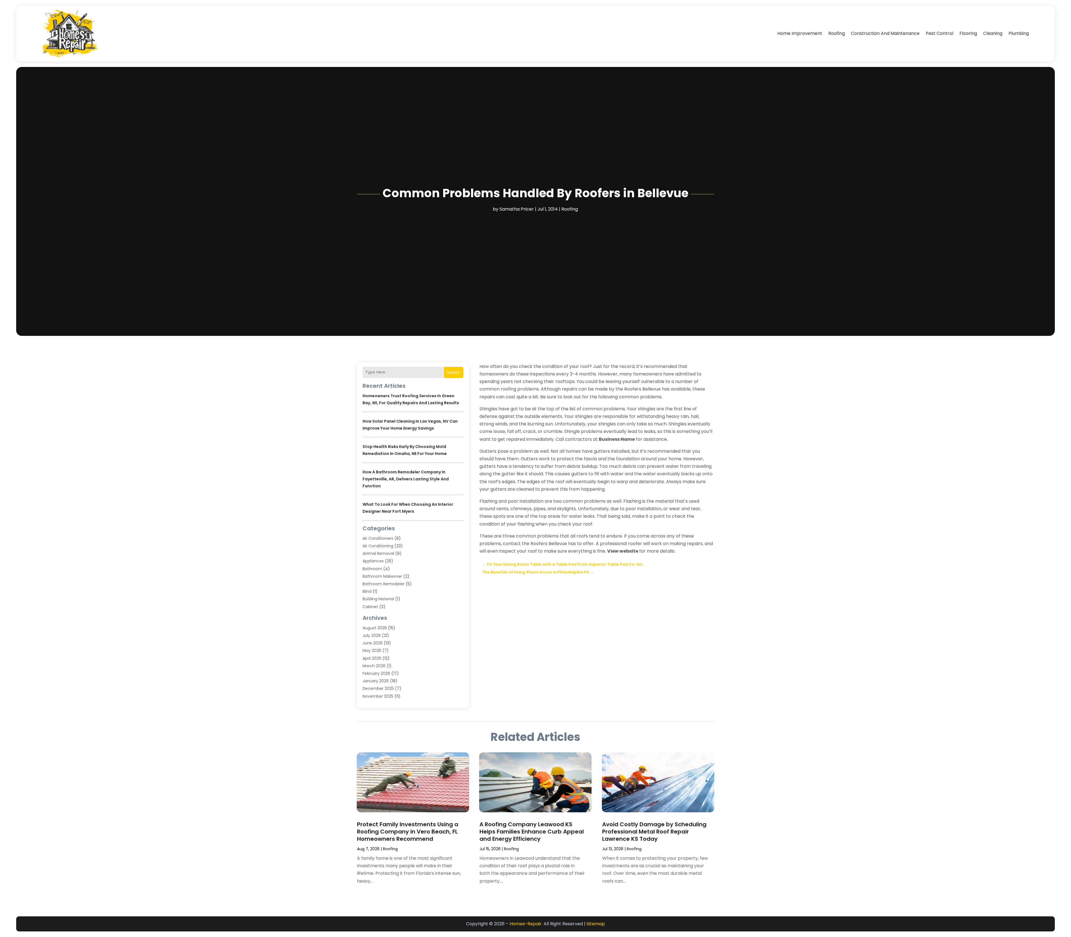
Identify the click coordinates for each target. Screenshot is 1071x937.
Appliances (373, 561)
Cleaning (992, 33)
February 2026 (376, 673)
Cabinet (370, 607)
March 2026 (374, 666)
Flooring (968, 33)
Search (453, 372)
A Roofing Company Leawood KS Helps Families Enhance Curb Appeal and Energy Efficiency (531, 831)
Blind (367, 591)
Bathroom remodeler (383, 584)
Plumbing (1019, 33)
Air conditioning (378, 546)
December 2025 (378, 688)
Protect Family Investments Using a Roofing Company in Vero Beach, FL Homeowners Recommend (407, 831)
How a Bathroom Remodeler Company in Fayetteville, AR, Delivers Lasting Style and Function (406, 479)
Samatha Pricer (517, 209)
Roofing (836, 33)
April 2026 (372, 658)
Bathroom (372, 569)
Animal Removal (378, 553)
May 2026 (372, 650)
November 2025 (378, 696)
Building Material (378, 599)
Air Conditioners (378, 538)
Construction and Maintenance (885, 33)
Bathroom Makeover (382, 576)
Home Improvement (799, 33)
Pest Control (939, 33)
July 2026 (372, 635)
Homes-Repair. (526, 924)
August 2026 (375, 628)
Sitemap (596, 924)
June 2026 (373, 643)
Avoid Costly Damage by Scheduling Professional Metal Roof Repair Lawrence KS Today (654, 831)
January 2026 (376, 681)
